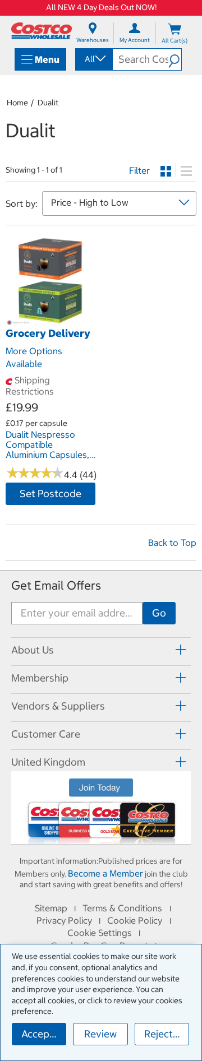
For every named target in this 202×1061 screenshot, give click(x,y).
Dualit (48, 103)
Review (100, 1033)
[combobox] (93, 59)
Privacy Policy (64, 920)
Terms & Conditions (122, 908)
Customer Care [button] (45, 734)
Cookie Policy (134, 920)
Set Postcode (50, 493)
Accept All (43, 1033)
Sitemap (51, 908)
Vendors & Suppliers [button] (58, 705)
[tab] (101, 649)
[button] (174, 59)
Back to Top (172, 542)
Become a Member (105, 873)
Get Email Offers (56, 585)
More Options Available (34, 357)
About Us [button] (32, 649)
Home (17, 103)
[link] (50, 321)
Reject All (165, 1033)
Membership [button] (39, 677)
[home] (41, 30)
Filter (139, 170)
